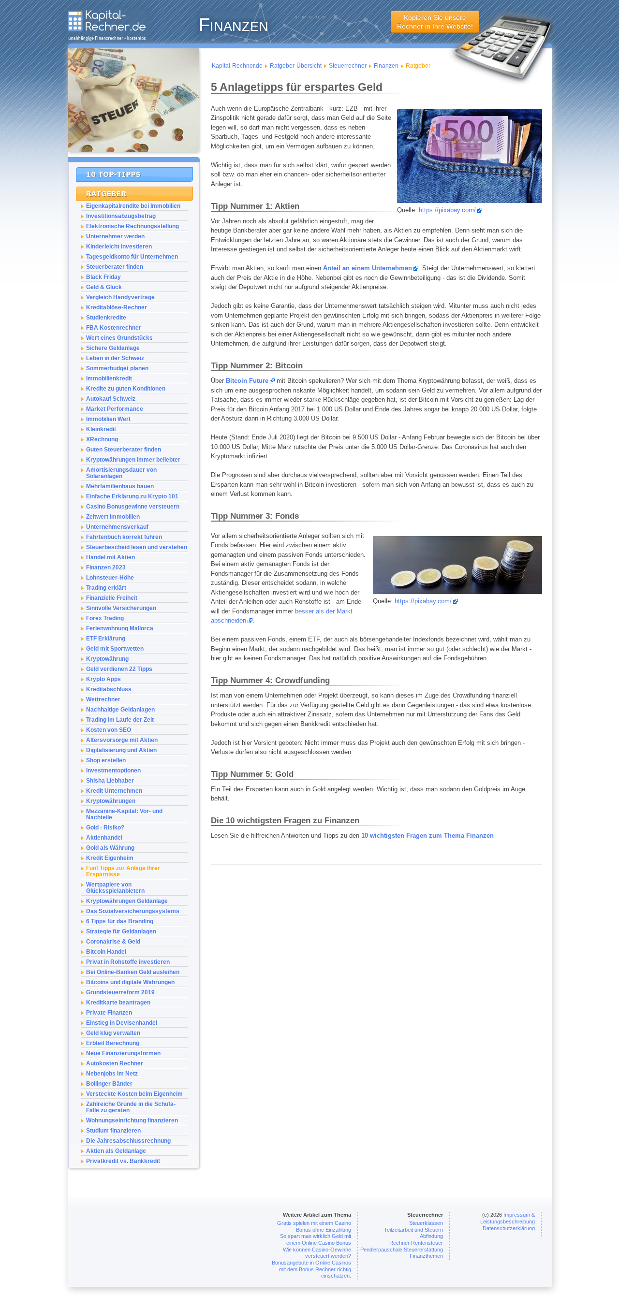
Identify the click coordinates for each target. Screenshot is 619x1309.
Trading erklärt (106, 587)
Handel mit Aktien (110, 557)
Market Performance (114, 409)
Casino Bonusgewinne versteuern (132, 506)
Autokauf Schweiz (110, 398)
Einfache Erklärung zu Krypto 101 (132, 496)
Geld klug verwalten (113, 1033)
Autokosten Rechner (114, 1063)
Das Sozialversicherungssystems (132, 911)
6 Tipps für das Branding (119, 921)
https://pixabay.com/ (447, 210)
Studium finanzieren (113, 1130)
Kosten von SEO (108, 730)
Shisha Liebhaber (110, 780)
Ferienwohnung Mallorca (119, 628)
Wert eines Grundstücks (119, 338)
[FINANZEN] (133, 159)
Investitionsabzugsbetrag (121, 216)
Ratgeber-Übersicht (296, 65)
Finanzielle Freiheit (111, 598)
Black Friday (103, 277)
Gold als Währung (110, 847)
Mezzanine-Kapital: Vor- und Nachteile (124, 814)
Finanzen (386, 65)
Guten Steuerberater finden (123, 449)
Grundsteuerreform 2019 (120, 992)
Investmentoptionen (113, 770)
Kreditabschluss (109, 689)
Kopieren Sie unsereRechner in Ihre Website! (435, 22)
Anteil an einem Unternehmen (367, 268)
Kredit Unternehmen (114, 790)
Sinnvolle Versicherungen (121, 608)
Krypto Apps (103, 679)
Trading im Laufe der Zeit (120, 719)
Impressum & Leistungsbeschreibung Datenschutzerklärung (507, 1221)
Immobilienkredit (109, 378)
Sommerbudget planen (117, 368)
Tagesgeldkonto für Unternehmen (132, 256)
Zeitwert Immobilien (113, 516)
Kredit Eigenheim (109, 858)
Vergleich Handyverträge (120, 297)
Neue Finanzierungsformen (123, 1053)
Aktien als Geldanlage (116, 1151)
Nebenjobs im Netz (112, 1073)
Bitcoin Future (247, 380)
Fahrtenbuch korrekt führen (124, 537)
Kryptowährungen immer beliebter (133, 459)
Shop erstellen (106, 760)
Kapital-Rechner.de (237, 65)
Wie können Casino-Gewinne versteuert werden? (317, 1253)
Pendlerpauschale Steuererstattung (401, 1249)
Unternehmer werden (115, 236)
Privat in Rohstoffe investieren (128, 962)
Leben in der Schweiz (115, 358)
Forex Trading (105, 618)
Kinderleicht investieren (119, 246)
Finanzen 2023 (106, 567)
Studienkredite (106, 317)
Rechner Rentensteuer (416, 1243)
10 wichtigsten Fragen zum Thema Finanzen (427, 835)
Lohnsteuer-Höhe (110, 577)
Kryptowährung (107, 658)
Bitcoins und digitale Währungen (130, 982)
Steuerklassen (426, 1223)
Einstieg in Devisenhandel (121, 1022)
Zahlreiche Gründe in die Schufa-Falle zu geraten (131, 1107)
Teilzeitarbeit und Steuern (413, 1230)
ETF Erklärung (105, 638)
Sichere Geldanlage (113, 348)
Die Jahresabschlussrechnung (128, 1140)
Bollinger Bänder (109, 1083)
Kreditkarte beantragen (118, 1002)
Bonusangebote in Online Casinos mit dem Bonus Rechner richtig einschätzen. (311, 1269)
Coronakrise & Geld (113, 941)
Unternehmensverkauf (117, 527)
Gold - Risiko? (105, 827)
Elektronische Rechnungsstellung (132, 226)
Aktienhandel (104, 837)
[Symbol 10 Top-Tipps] (134, 174)
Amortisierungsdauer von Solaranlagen (121, 472)
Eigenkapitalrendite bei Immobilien (133, 206)
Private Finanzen (109, 1012)
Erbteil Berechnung (112, 1043)
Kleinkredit (101, 429)
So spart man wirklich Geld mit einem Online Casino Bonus (315, 1239)
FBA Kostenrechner (113, 327)
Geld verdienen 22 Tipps (119, 669)
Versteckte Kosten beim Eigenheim (134, 1094)
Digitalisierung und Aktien (121, 750)
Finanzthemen (426, 1256)
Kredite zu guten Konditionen (125, 388)
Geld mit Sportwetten (115, 648)
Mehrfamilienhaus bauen (120, 486)
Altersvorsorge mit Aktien (122, 740)
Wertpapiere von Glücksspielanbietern (115, 887)
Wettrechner (103, 699)
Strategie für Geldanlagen (121, 931)
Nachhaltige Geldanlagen (120, 709)
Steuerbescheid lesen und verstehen (136, 547)
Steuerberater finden (114, 266)
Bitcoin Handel (106, 951)
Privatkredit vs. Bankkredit (123, 1161)
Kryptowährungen (110, 801)
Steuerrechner (348, 65)
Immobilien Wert (108, 419)
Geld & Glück (104, 287)
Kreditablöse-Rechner (116, 307)
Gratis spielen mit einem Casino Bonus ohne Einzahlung (314, 1226)
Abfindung (431, 1236)
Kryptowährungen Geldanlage (127, 901)
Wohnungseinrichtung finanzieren (132, 1120)
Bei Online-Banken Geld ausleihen (132, 972)
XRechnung (102, 439)
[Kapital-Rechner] (106, 38)
